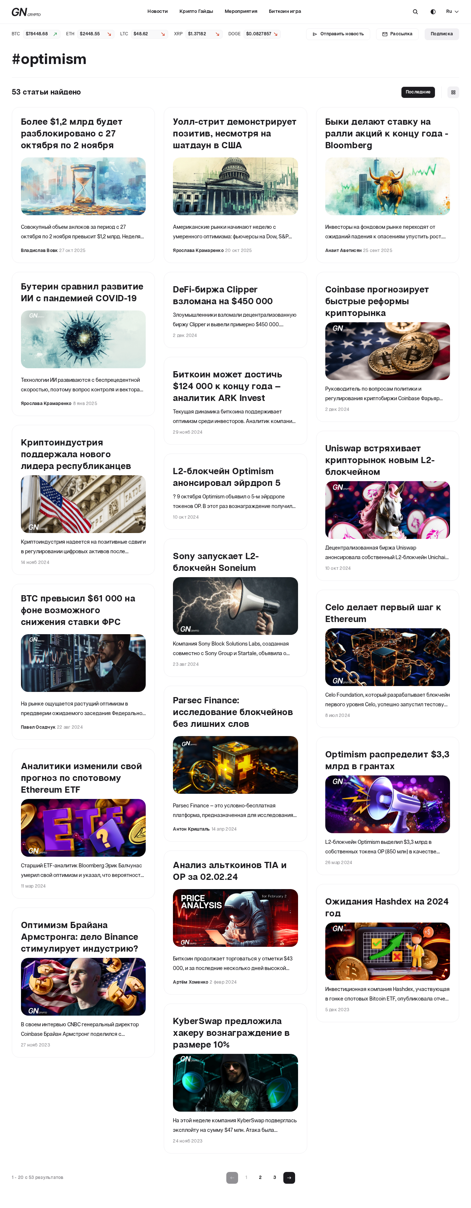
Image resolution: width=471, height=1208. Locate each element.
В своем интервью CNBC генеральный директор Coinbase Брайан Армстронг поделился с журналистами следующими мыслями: (80, 1030)
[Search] (415, 11)
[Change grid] (453, 92)
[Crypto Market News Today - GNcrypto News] (26, 12)
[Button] (415, 11)
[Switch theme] (433, 11)
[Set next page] (289, 1178)
